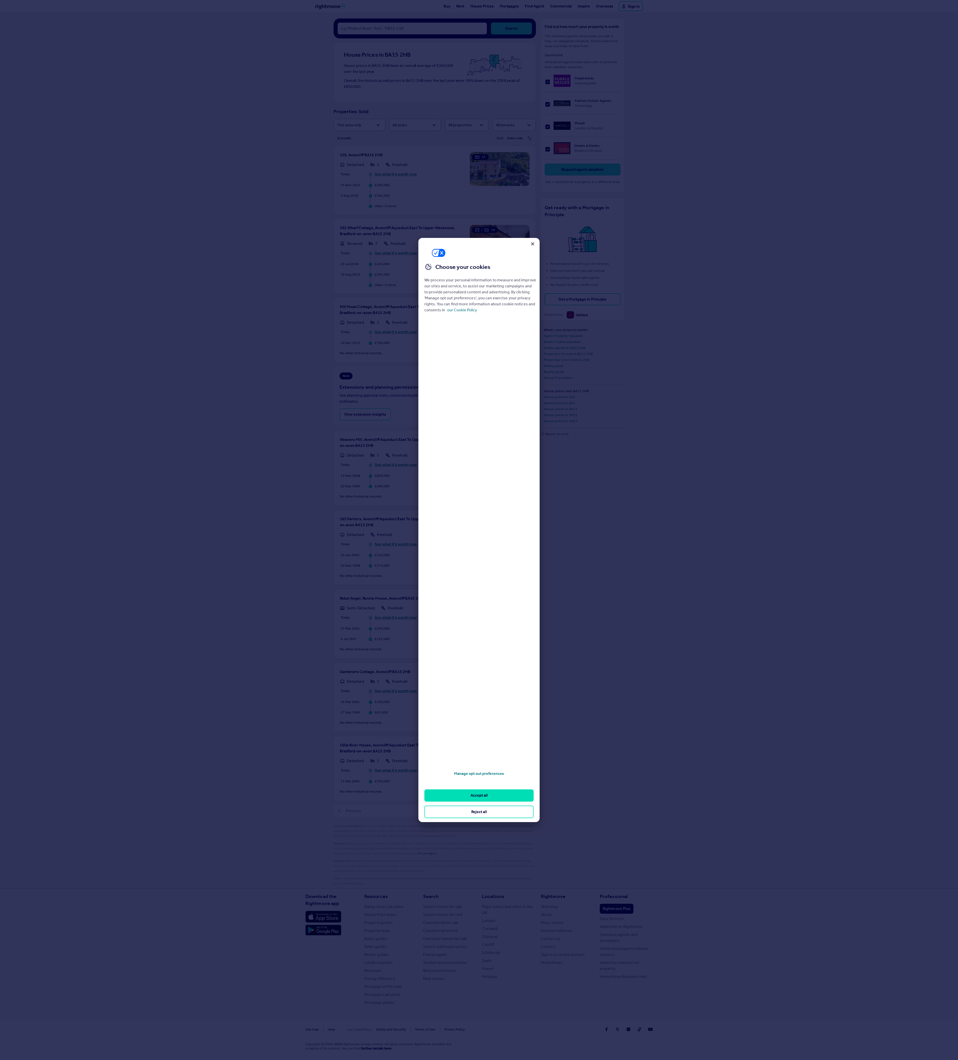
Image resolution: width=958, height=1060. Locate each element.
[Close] (532, 243)
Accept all (479, 795)
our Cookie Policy (462, 310)
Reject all (479, 811)
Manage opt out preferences (479, 773)
